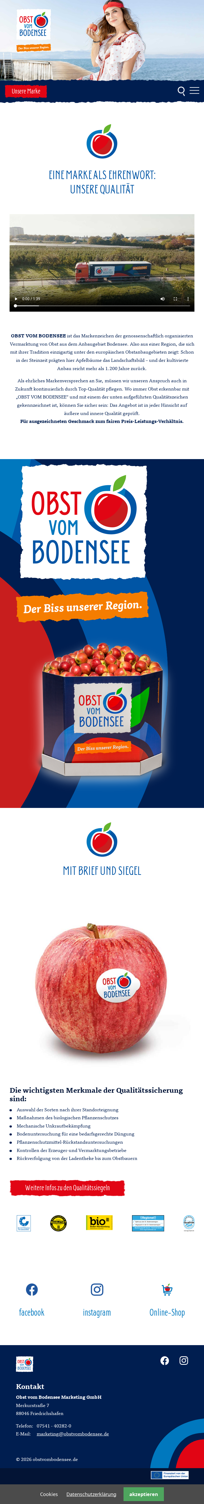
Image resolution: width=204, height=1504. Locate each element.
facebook (32, 1313)
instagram (97, 1313)
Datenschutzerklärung (91, 1494)
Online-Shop (167, 1313)
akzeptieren (143, 1494)
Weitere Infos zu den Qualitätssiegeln (67, 1188)
